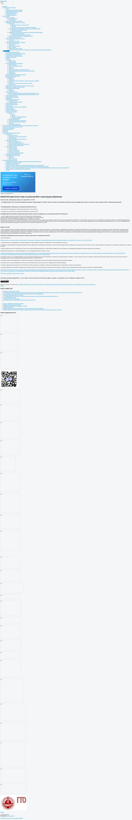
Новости (11, 67)
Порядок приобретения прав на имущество (19, 144)
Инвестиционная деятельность (13, 75)
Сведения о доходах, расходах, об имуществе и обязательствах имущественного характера (30, 49)
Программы (11, 90)
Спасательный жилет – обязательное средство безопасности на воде (19, 300)
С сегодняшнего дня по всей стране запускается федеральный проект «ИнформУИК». (23, 293)
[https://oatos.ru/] (12, 701)
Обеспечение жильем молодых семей (12, 304)
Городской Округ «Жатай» (9, 7)
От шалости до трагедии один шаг (11, 298)
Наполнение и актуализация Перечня (17, 136)
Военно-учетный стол (11, 57)
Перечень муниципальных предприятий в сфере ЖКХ (21, 70)
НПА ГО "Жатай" (13, 159)
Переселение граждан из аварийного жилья (19, 69)
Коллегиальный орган (11, 146)
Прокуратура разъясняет (9, 128)
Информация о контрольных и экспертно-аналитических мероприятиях (26, 32)
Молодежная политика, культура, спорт (15, 87)
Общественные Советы (11, 103)
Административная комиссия (13, 52)
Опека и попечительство (12, 104)
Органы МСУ (6, 16)
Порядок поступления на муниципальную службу (20, 83)
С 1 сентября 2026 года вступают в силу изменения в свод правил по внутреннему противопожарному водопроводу (30, 296)
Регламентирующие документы (16, 152)
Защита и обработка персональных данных (13, 303)
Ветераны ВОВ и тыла (11, 15)
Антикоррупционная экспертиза (13, 162)
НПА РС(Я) (11, 157)
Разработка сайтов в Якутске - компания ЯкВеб (12, 818)
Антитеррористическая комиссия (14, 54)
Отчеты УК (11, 68)
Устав (7, 8)
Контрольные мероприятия (18, 33)
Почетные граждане (10, 13)
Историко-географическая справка (14, 10)
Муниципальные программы (13, 88)
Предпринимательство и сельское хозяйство (16, 106)
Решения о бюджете (16, 118)
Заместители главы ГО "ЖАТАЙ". (14, 21)
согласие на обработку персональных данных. (13, 273)
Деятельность (12, 44)
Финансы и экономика (11, 111)
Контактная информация (14, 141)
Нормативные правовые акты (13, 155)
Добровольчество (13, 100)
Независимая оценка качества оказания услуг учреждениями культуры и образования (23, 308)
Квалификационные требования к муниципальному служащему (24, 80)
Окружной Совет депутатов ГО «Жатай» (15, 42)
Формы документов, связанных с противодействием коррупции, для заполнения (25, 165)
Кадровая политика (10, 77)
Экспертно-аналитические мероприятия (21, 34)
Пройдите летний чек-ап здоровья (11, 291)
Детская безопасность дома (9, 297)
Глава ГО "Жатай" (10, 17)
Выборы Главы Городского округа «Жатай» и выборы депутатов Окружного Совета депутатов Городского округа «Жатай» (32, 309)
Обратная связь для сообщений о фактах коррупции (18, 169)
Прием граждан (12, 47)
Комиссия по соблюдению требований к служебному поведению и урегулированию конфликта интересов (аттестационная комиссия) (37, 167)
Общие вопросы (12, 137)
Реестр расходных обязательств (19, 116)
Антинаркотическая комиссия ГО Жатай (15, 53)
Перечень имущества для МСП (16, 142)
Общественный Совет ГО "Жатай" (14, 11)
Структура (11, 39)
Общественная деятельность (12, 99)
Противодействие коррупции (10, 160)
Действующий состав (14, 43)
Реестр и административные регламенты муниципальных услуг (24, 94)
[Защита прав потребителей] (10, 528)
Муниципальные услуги (12, 92)
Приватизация (12, 73)
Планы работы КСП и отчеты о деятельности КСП (21, 36)
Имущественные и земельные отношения (16, 74)
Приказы (14, 26)
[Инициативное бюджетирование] (10, 550)
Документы (11, 23)
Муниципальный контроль (12, 97)
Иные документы (13, 149)
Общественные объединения (15, 101)
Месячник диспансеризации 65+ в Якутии (13, 295)
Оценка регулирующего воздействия (17, 120)
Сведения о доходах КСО (15, 37)
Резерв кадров (12, 84)
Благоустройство (13, 64)
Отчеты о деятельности (14, 150)
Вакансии (11, 78)
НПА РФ (11, 156)
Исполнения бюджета (17, 31)
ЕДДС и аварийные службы (15, 65)
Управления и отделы (14, 41)
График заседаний (13, 147)
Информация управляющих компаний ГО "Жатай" (15, 306)
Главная (5, 6)
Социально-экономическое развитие (17, 121)
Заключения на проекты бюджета (19, 29)
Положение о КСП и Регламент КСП (20, 25)
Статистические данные (11, 110)
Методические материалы (12, 164)
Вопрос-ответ (9, 134)
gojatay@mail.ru (10, 815)
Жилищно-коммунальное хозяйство (14, 63)
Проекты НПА (12, 61)
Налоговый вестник (8, 129)
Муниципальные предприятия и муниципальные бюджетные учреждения (20, 125)
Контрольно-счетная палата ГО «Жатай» (15, 22)
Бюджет (10, 113)
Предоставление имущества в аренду (17, 139)
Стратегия (11, 123)
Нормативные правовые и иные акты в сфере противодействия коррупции (23, 161)
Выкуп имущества (13, 135)
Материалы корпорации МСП (13, 154)
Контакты (11, 82)
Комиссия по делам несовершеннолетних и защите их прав (20, 85)
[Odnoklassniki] (9, 368)
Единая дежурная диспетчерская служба (12, 126)
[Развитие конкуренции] (11, 615)
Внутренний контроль (14, 119)
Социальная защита (10, 109)
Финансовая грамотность (15, 124)
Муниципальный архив (11, 95)
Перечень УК (12, 72)
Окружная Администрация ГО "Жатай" (15, 38)
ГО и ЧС (8, 58)
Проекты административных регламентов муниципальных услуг (24, 93)
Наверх (2, 285)
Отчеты (10, 89)
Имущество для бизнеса (11, 140)
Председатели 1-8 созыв (14, 46)
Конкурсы (5, 130)
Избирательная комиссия (12, 12)
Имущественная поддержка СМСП (11, 133)
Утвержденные (12, 62)
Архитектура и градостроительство (14, 56)
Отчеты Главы (12, 20)
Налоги (13, 114)
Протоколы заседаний (14, 151)
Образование (9, 98)
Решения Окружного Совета (15, 48)
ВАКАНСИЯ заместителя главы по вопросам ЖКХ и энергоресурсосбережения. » (76, 284)
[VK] (9, 350)
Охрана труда (9, 105)
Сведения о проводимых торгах (16, 145)
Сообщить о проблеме (10, 188)
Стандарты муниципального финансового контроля (24, 27)
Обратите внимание (8, 307)
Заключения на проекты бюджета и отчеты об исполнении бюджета (25, 28)
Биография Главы (13, 18)
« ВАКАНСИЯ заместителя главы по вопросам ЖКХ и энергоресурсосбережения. (37, 284)
